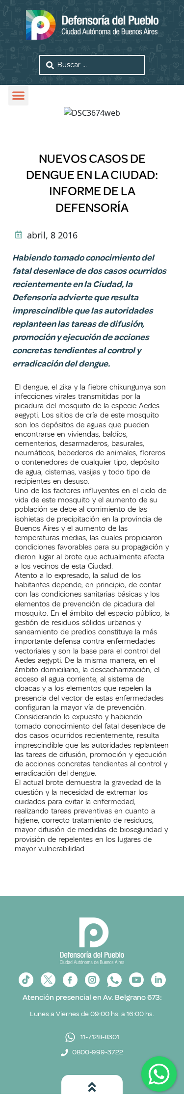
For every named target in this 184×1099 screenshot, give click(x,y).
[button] (18, 96)
